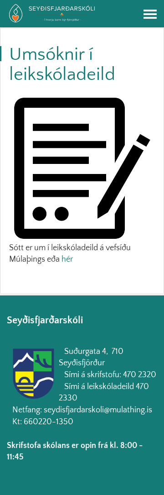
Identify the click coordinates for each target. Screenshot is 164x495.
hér (67, 259)
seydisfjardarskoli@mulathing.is (98, 410)
